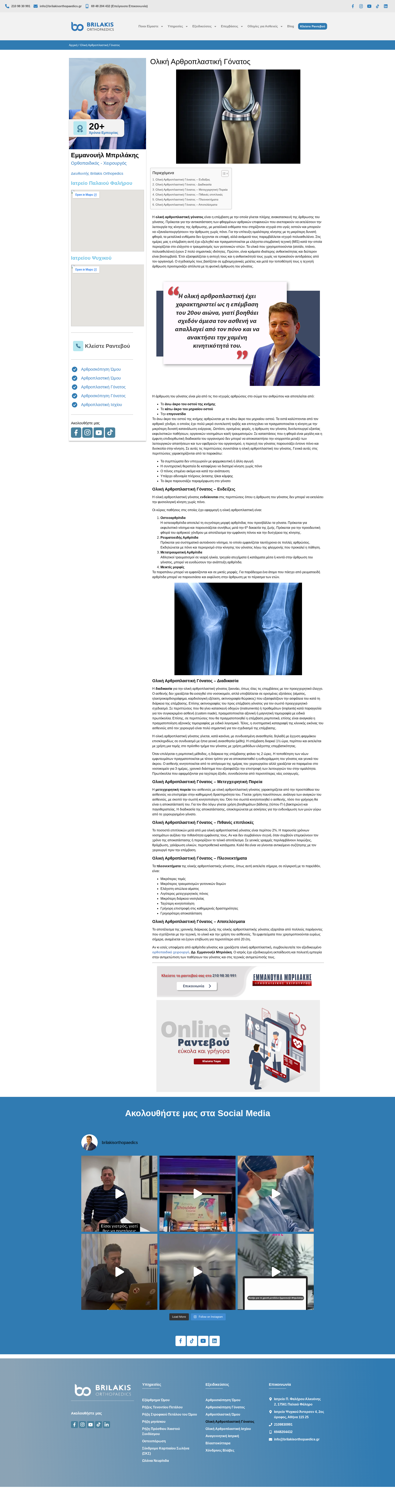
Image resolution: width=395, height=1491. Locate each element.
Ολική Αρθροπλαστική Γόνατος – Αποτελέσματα (186, 204)
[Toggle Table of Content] (223, 173)
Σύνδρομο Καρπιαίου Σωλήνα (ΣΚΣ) (165, 1451)
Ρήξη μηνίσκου (153, 1421)
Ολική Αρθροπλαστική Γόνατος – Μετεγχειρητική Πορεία (192, 189)
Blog (290, 26)
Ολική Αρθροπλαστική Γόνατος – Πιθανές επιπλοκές (189, 194)
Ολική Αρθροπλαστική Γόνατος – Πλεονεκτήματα (187, 199)
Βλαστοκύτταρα (218, 1443)
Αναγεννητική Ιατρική (222, 1436)
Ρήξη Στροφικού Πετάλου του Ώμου (169, 1414)
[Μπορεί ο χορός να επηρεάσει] (197, 1272)
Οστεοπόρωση (154, 1441)
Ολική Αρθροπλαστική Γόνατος (230, 1421)
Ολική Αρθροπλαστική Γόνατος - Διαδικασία (183, 184)
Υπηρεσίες (175, 26)
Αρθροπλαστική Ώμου (223, 1414)
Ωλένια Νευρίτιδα (155, 1460)
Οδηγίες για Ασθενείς (262, 26)
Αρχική (73, 45)
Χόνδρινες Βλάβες (220, 1450)
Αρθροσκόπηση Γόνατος (225, 1407)
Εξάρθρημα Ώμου (156, 1400)
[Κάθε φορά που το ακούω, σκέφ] (119, 1194)
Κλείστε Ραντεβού (107, 346)
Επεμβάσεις (229, 26)
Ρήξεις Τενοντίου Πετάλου (162, 1407)
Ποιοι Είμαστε (148, 26)
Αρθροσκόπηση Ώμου (223, 1400)
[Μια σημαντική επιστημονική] (276, 1194)
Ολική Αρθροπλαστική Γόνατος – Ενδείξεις (183, 179)
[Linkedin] (386, 6)
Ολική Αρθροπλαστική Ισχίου (228, 1429)
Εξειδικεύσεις (202, 26)
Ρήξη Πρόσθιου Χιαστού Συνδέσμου (161, 1431)
